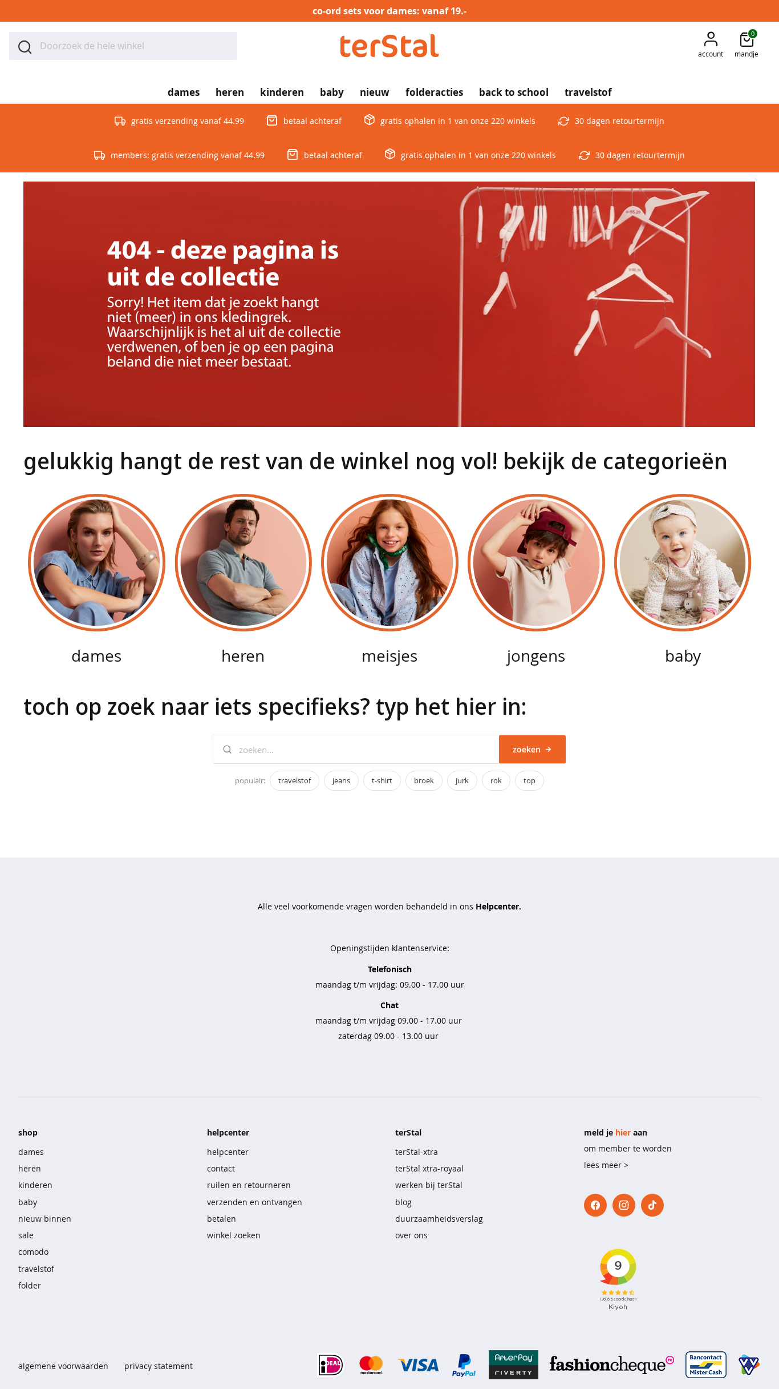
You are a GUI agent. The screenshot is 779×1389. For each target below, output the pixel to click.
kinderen (35, 1184)
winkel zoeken (234, 1235)
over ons (411, 1235)
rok (496, 780)
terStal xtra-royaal (429, 1168)
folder (29, 1285)
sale (26, 1235)
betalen (221, 1218)
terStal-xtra (416, 1151)
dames (31, 1151)
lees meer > (606, 1164)
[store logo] (389, 46)
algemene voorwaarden (63, 1365)
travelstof (294, 780)
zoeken (527, 749)
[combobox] (123, 46)
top (529, 780)
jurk (462, 780)
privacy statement (158, 1365)
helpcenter (228, 1151)
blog (403, 1202)
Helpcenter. (498, 906)
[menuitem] (184, 88)
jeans (341, 780)
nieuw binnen (44, 1218)
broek (424, 780)
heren (29, 1168)
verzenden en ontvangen (254, 1202)
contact (221, 1168)
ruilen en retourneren (249, 1184)
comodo (33, 1251)
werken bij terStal (428, 1184)
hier (623, 1132)
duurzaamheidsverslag (439, 1218)
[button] (710, 46)
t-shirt (382, 780)
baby (27, 1202)
